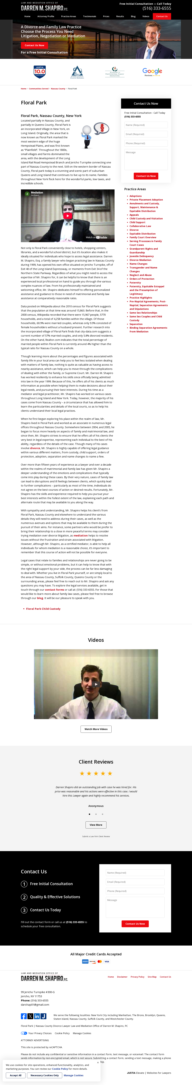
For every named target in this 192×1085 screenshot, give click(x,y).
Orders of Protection (142, 278)
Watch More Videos (96, 729)
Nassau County (58, 88)
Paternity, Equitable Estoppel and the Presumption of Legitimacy (147, 290)
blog (40, 598)
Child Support (137, 222)
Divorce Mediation (140, 260)
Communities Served (38, 88)
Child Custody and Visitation (146, 218)
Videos (145, 16)
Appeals (134, 214)
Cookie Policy (62, 1033)
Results (120, 16)
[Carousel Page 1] (89, 814)
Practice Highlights (141, 297)
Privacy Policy (137, 976)
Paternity (135, 282)
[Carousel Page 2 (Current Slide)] (96, 814)
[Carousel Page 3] (102, 814)
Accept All (15, 1075)
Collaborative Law (140, 226)
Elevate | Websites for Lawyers (149, 1072)
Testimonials (89, 16)
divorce (35, 448)
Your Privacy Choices (40, 1033)
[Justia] (43, 1016)
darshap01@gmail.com (35, 1004)
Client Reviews (96, 761)
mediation (81, 535)
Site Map (152, 976)
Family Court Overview (143, 237)
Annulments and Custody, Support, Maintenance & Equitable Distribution (144, 207)
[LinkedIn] (37, 1016)
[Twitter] (30, 1016)
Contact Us (162, 16)
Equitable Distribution (143, 233)
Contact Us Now (34, 45)
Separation (136, 324)
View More (96, 824)
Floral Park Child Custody (43, 609)
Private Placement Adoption (146, 199)
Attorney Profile (45, 16)
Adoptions (136, 196)
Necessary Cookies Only (45, 1075)
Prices (106, 16)
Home (27, 16)
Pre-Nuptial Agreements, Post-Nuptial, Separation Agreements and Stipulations (149, 305)
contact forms (54, 589)
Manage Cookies (82, 1033)
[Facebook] (24, 1016)
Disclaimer (122, 976)
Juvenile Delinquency (142, 256)
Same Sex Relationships (143, 312)
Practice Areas (68, 16)
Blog (133, 16)
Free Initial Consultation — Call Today (145, 3)
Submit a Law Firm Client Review (96, 836)
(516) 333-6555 (157, 8)
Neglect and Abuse (141, 275)
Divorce (134, 229)
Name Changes (138, 263)
